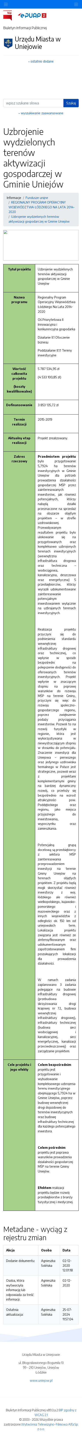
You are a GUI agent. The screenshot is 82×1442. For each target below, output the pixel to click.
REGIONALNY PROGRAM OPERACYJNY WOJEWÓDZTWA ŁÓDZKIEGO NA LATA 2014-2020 (42, 207)
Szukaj (71, 103)
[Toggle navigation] (76, 4)
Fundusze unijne (37, 198)
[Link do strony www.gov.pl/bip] (10, 15)
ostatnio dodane (42, 61)
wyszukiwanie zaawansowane (42, 113)
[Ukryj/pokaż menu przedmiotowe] (5, 4)
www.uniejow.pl (41, 1380)
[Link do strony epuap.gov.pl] (32, 15)
